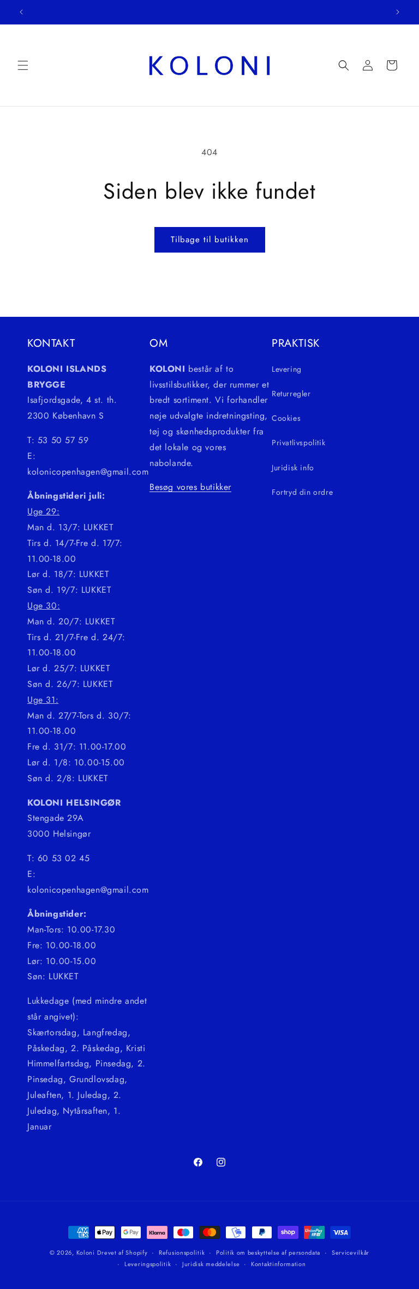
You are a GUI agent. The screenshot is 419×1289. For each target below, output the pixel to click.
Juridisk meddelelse (211, 1264)
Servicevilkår (350, 1252)
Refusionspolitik (182, 1252)
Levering (287, 369)
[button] (23, 65)
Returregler (291, 393)
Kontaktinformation (278, 1264)
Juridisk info (293, 467)
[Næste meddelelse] (398, 12)
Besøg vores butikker (190, 487)
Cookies (286, 418)
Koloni (85, 1252)
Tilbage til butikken (210, 239)
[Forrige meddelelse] (21, 12)
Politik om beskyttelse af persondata (268, 1252)
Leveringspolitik (147, 1264)
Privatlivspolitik (298, 442)
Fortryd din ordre (302, 492)
